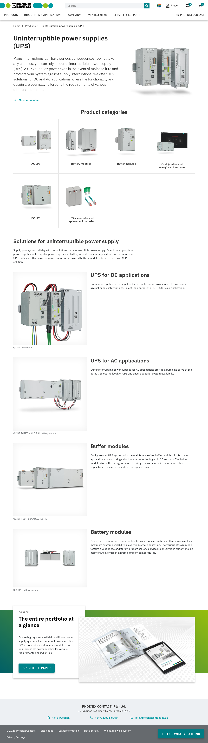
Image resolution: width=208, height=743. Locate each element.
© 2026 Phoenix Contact (21, 730)
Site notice (47, 730)
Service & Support (127, 14)
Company (74, 14)
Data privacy (91, 730)
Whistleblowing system (117, 730)
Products (11, 14)
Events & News (97, 14)
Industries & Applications (43, 14)
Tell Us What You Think (181, 734)
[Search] (147, 6)
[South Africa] (159, 5)
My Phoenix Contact (190, 14)
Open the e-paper (36, 668)
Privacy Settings (15, 737)
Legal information (68, 730)
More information (29, 100)
